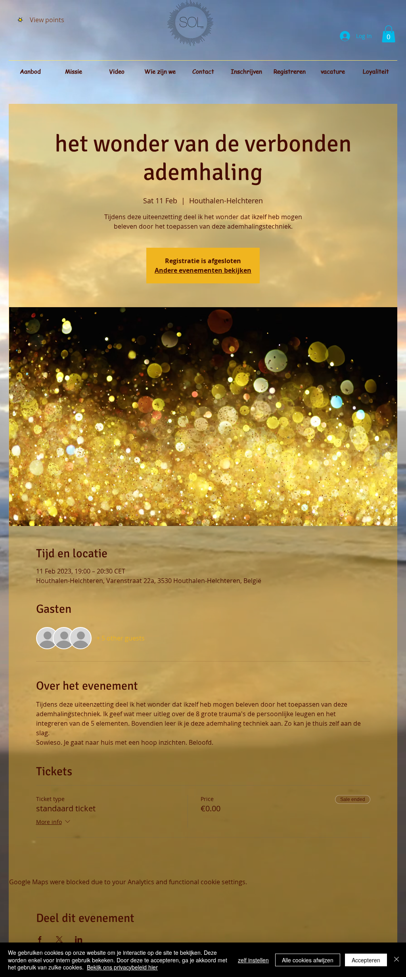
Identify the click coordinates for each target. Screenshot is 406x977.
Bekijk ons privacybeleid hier (122, 967)
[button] (388, 33)
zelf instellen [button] (253, 960)
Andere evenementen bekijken (203, 270)
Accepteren (366, 960)
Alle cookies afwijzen (307, 960)
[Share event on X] (59, 939)
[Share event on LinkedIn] (78, 939)
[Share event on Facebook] (40, 939)
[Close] (396, 960)
